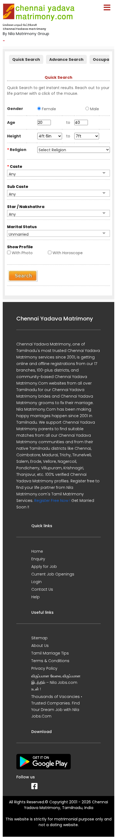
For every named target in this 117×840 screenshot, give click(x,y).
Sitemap (39, 638)
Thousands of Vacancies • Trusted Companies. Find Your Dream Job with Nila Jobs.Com (56, 706)
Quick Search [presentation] (26, 59)
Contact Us (42, 589)
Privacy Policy (44, 668)
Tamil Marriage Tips (50, 653)
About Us (40, 645)
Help (35, 597)
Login (36, 581)
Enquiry (38, 559)
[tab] (26, 59)
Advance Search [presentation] (66, 59)
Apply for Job (44, 566)
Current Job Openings (52, 574)
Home (37, 551)
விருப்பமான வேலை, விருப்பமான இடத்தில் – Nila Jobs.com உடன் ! (56, 682)
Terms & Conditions (50, 660)
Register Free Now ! (52, 500)
